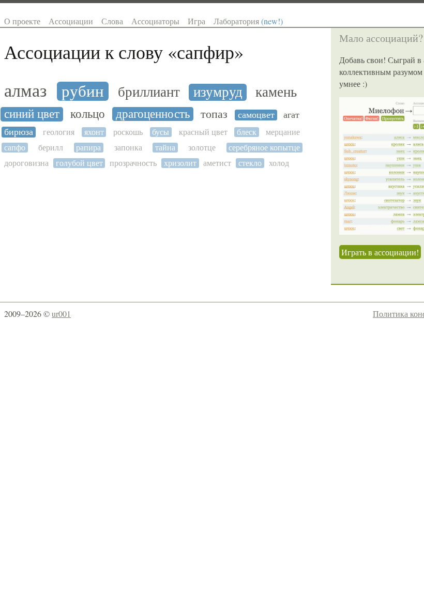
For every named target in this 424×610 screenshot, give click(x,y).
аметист (217, 163)
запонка (128, 147)
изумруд (218, 92)
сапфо (14, 147)
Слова (112, 21)
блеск (246, 132)
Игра (196, 21)
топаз (214, 114)
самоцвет (256, 115)
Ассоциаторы (155, 21)
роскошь (128, 132)
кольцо (87, 114)
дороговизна (26, 163)
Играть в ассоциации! (380, 252)
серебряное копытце (264, 147)
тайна (165, 147)
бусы (160, 132)
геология (58, 132)
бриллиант (149, 92)
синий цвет (31, 114)
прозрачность (133, 163)
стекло (250, 163)
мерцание (283, 132)
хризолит (180, 163)
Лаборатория (248, 21)
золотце (202, 147)
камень (276, 92)
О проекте (22, 21)
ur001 (61, 313)
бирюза (18, 132)
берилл (50, 147)
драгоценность (153, 114)
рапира (88, 147)
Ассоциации (71, 21)
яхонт (94, 132)
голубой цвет (79, 163)
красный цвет (203, 132)
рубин (83, 91)
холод (279, 163)
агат (291, 115)
